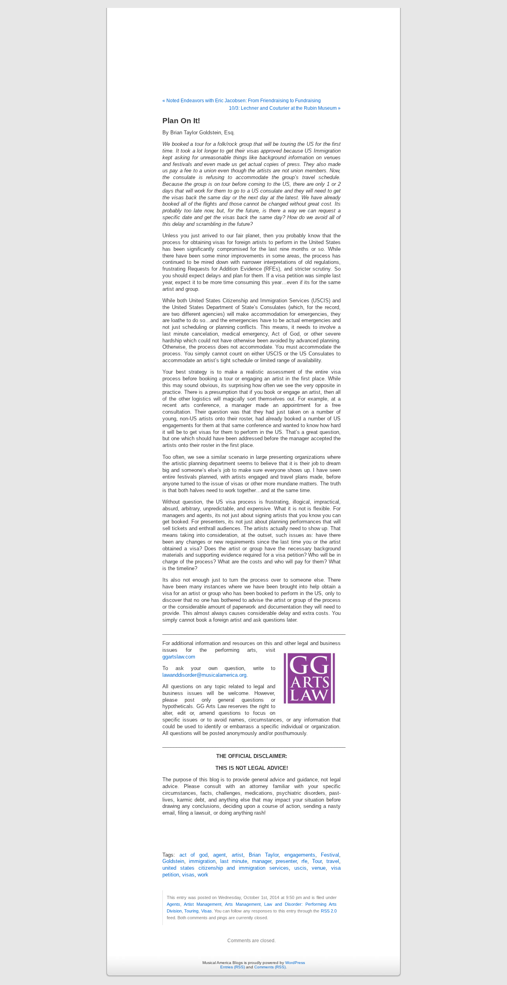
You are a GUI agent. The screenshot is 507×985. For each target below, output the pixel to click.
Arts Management (243, 904)
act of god (193, 855)
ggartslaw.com (178, 657)
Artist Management (202, 904)
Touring (191, 911)
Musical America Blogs (253, 44)
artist (237, 855)
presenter (286, 861)
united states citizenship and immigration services (225, 868)
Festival (330, 855)
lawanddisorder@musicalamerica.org (204, 675)
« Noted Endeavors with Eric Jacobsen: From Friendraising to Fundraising (241, 100)
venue (319, 868)
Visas (206, 911)
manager (261, 861)
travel (332, 861)
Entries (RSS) (232, 967)
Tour (317, 861)
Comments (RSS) (270, 967)
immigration (202, 861)
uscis (300, 868)
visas (188, 875)
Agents (173, 904)
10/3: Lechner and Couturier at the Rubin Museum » (285, 108)
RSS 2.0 (329, 911)
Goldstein (173, 861)
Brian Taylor (263, 855)
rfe (304, 861)
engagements (299, 855)
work (203, 875)
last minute (233, 861)
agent (219, 855)
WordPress (295, 962)
